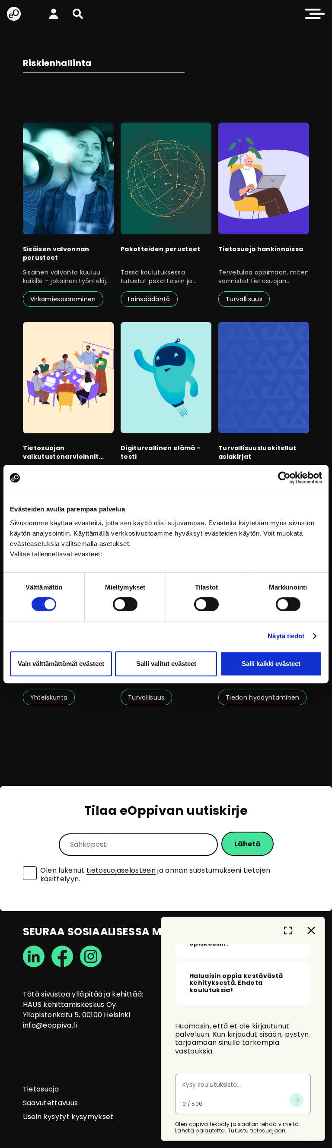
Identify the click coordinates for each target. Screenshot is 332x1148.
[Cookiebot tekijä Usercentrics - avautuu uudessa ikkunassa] (284, 477)
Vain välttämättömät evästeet (61, 663)
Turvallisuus (244, 299)
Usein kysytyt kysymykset (68, 1117)
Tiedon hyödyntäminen (262, 697)
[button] (78, 14)
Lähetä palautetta (200, 1130)
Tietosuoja (41, 1089)
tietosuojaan (268, 1130)
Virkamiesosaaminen (63, 299)
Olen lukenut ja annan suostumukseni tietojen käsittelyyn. (155, 874)
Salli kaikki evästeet (271, 663)
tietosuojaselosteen (121, 870)
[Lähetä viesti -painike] (296, 1100)
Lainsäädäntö (149, 299)
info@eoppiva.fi (50, 1025)
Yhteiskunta (49, 697)
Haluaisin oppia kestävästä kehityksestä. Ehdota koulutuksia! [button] (236, 983)
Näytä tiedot (286, 636)
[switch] (125, 604)
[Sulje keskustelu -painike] (311, 930)
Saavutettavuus (50, 1103)
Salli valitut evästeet (166, 663)
